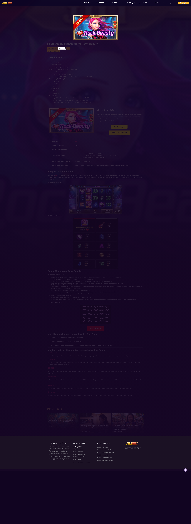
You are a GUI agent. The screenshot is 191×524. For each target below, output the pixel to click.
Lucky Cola (77, 447)
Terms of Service (127, 447)
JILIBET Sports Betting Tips (105, 460)
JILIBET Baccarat (103, 3)
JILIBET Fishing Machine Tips (105, 452)
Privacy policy (137, 447)
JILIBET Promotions (160, 3)
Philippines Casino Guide (104, 449)
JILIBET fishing (147, 3)
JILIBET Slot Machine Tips (104, 457)
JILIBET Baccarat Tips (103, 455)
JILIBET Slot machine (117, 3)
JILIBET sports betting (133, 3)
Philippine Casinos (89, 3)
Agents (172, 3)
